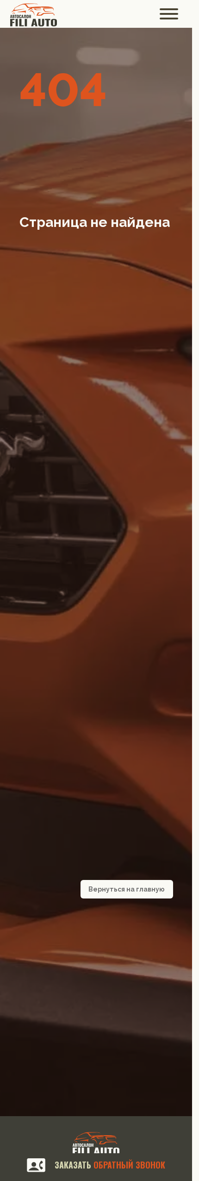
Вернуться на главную (126, 889)
